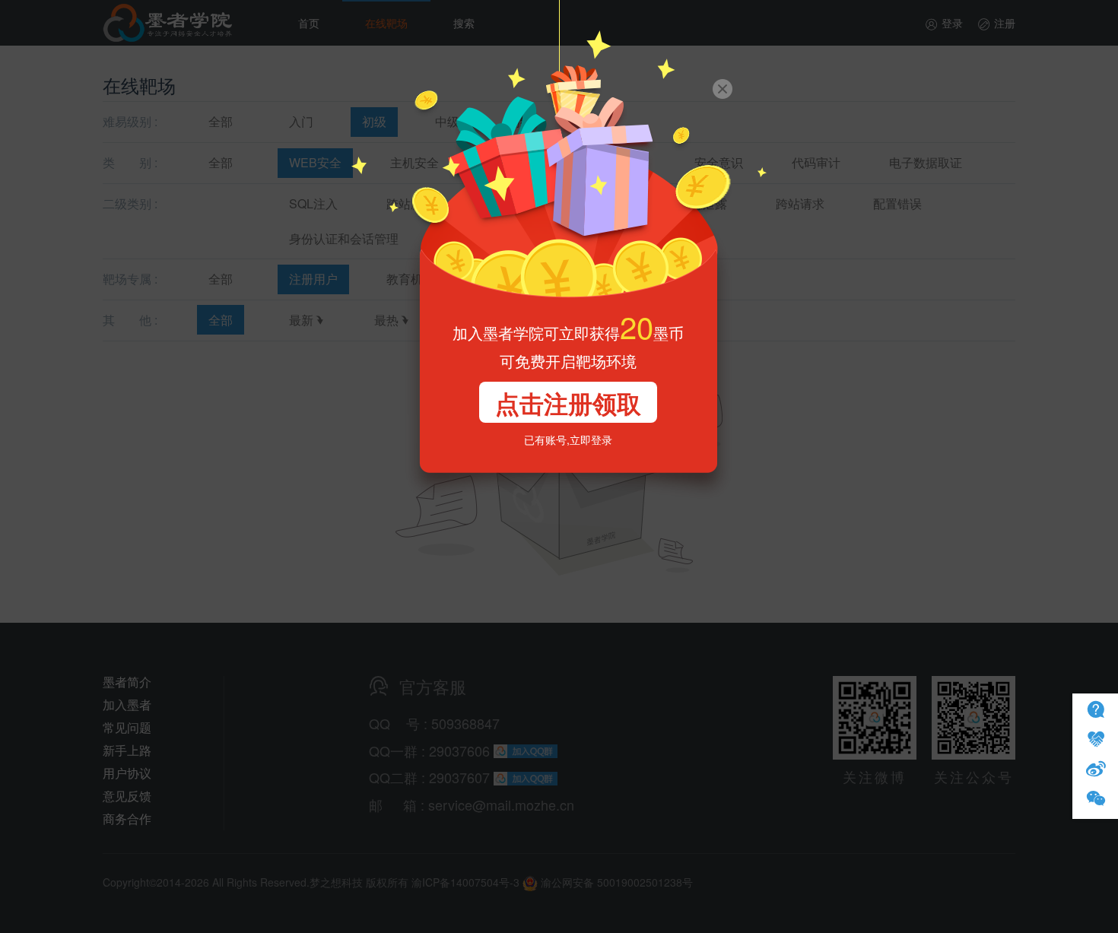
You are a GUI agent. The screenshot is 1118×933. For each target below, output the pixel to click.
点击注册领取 (568, 403)
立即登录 (591, 439)
